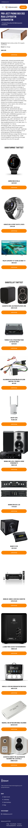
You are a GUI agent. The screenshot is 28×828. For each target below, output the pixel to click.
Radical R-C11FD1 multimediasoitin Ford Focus (14, 686)
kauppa (23, 7)
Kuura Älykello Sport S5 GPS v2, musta (14, 224)
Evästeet (19, 824)
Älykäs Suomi (6, 797)
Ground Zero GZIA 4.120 (14, 504)
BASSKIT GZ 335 (14, 546)
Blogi (4, 805)
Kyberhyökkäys (7, 802)
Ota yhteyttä (13, 824)
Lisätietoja (14, 54)
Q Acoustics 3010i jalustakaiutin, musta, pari (14, 306)
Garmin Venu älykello (14, 181)
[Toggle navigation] (2, 7)
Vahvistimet (4, 44)
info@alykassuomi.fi (5, 1)
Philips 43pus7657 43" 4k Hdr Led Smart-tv (14, 261)
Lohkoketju (6, 799)
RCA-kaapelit (21, 43)
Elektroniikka (10, 43)
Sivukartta (19, 825)
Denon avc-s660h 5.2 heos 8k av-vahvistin (14, 599)
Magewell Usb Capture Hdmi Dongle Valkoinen (14, 723)
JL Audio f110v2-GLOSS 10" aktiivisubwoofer (14, 647)
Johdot (16, 43)
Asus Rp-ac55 (14, 417)
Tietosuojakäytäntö (11, 825)
